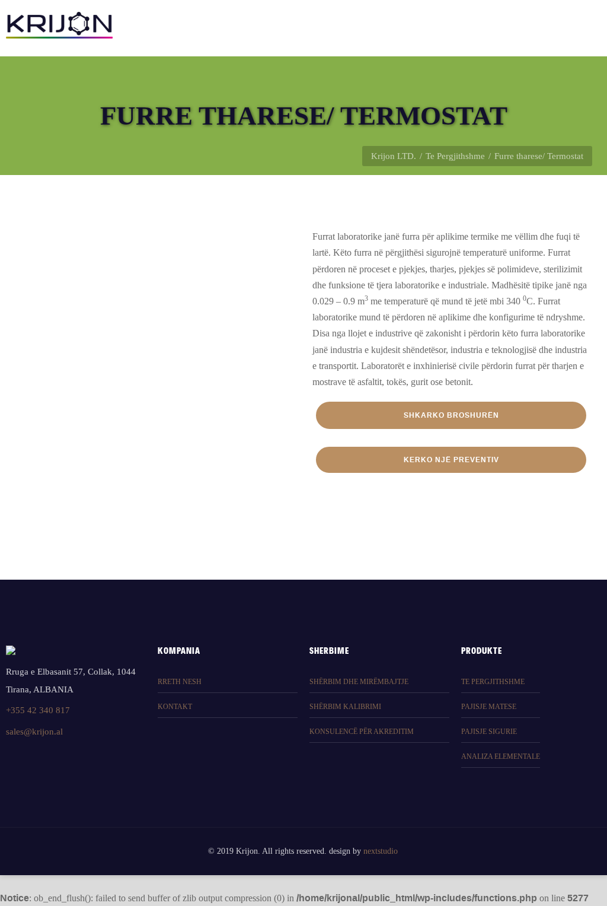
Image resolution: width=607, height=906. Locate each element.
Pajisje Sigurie (489, 731)
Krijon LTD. (393, 156)
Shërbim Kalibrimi (345, 706)
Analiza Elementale (500, 756)
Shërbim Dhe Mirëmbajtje (358, 682)
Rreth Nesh (180, 682)
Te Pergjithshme (455, 156)
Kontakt (175, 706)
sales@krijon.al (34, 731)
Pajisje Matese (488, 706)
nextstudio (380, 851)
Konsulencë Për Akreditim (361, 731)
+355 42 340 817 (38, 710)
